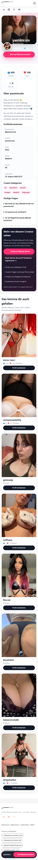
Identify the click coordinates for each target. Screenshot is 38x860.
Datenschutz (15, 825)
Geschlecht (13, 188)
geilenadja (8, 480)
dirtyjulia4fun (9, 780)
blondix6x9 (8, 660)
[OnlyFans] (19, 10)
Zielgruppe (26, 192)
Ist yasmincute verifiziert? (15, 212)
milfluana (7, 540)
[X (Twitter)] (14, 10)
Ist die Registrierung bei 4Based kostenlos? (17, 219)
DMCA (32, 825)
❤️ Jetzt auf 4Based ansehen (19, 54)
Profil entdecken (19, 368)
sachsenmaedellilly (12, 420)
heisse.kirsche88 (11, 720)
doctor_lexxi (9, 360)
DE (5, 188)
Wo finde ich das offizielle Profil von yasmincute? (19, 205)
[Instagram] (9, 10)
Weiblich (16, 192)
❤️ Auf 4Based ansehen (24, 854)
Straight (7, 192)
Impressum (5, 825)
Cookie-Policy (24, 825)
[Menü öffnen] (34, 3)
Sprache (23, 188)
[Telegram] (4, 10)
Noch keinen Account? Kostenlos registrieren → (18, 259)
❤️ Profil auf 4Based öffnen (19, 251)
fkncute (6, 600)
